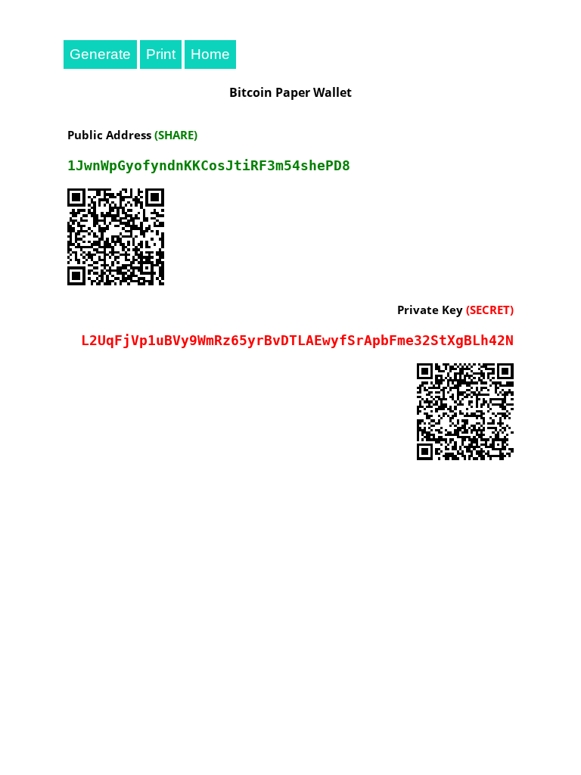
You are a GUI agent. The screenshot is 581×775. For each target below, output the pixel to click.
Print (161, 54)
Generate (100, 54)
